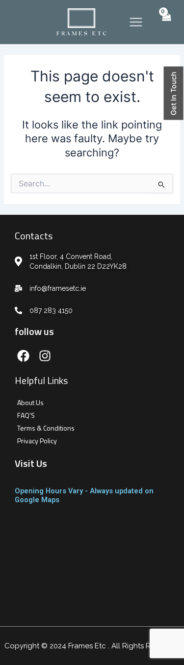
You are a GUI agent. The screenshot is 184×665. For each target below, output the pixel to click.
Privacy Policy (37, 440)
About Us (30, 402)
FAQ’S (26, 415)
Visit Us (31, 463)
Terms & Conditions (46, 428)
